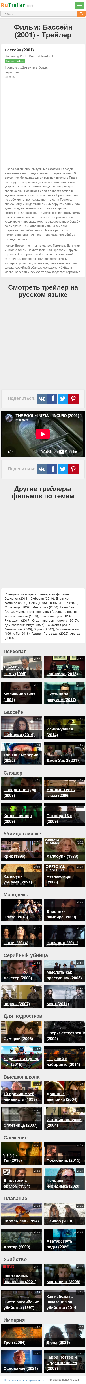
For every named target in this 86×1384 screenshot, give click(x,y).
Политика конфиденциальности (24, 1380)
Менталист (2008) (63, 1281)
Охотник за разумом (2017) (61, 696)
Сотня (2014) (16, 943)
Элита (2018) (16, 917)
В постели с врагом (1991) (17, 1183)
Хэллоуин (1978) (62, 856)
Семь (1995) (15, 674)
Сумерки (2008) (18, 1038)
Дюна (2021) (58, 1342)
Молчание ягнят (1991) (19, 696)
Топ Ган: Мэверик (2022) (21, 757)
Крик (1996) (14, 856)
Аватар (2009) (17, 1247)
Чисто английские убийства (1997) (21, 1304)
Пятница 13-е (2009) (59, 818)
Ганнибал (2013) (62, 674)
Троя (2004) (15, 1342)
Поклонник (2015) (63, 1160)
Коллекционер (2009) (18, 818)
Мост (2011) (58, 1003)
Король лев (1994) (21, 1221)
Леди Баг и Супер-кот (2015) (21, 1061)
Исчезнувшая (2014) (60, 731)
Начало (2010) (60, 1221)
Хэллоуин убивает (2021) (18, 879)
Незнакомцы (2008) (59, 879)
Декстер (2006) (18, 978)
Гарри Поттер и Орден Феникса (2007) (62, 1362)
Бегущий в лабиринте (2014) (63, 1061)
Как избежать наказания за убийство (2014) (62, 1301)
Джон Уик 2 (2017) (64, 760)
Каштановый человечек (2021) (20, 1278)
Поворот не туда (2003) (20, 792)
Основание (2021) (21, 1368)
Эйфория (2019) (19, 734)
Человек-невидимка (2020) (63, 1183)
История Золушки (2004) (64, 1122)
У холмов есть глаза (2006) (61, 792)
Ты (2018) (13, 1160)
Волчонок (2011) (62, 943)
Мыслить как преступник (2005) (64, 975)
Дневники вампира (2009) (61, 914)
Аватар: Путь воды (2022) (60, 1244)
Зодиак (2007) (17, 1003)
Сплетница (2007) (20, 1125)
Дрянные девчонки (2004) (62, 1096)
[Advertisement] (43, 121)
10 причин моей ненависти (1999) (20, 1096)
